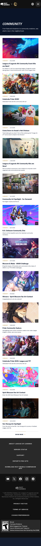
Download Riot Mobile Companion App (20, 467)
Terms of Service (20, 509)
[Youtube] (8, 479)
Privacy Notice (20, 503)
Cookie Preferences (21, 515)
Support (20, 455)
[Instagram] (27, 479)
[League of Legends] (15, 4)
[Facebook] (20, 479)
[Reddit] (33, 479)
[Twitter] (14, 479)
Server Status (20, 449)
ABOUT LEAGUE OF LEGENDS (20, 444)
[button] (20, 54)
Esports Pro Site (20, 461)
